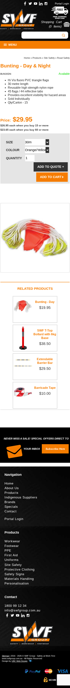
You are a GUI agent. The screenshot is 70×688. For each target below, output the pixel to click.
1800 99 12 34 (15, 606)
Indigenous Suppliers (20, 497)
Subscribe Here (55, 448)
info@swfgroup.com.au (22, 610)
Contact (10, 511)
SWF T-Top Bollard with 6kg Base (44, 334)
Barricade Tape (45, 387)
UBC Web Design (19, 661)
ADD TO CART (50, 177)
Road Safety (63, 58)
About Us (11, 488)
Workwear (12, 541)
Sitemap (5, 656)
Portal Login (62, 3)
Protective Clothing (19, 569)
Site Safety (49, 58)
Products (36, 58)
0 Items (55, 26)
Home (27, 58)
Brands (9, 502)
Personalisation (16, 583)
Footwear (11, 546)
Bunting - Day (45, 301)
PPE (7, 550)
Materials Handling (19, 579)
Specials (11, 506)
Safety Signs (14, 574)
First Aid (11, 555)
